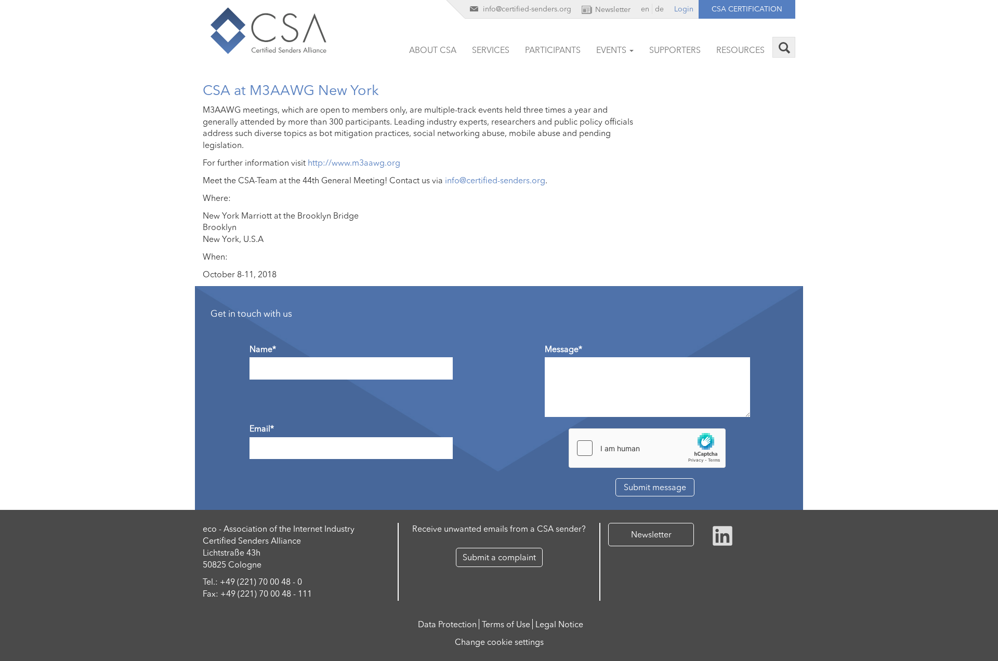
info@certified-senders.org (495, 180)
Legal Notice (559, 624)
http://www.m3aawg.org (354, 162)
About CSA (432, 50)
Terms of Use (506, 624)
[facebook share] (723, 535)
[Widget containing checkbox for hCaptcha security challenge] (647, 448)
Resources (740, 50)
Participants (553, 50)
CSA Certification (747, 9)
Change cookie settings (499, 642)
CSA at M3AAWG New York (291, 90)
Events (612, 50)
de (659, 9)
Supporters (675, 50)
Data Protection (447, 624)
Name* (263, 349)
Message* (563, 349)
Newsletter (651, 534)
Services (490, 50)
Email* (262, 428)
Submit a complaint (499, 557)
